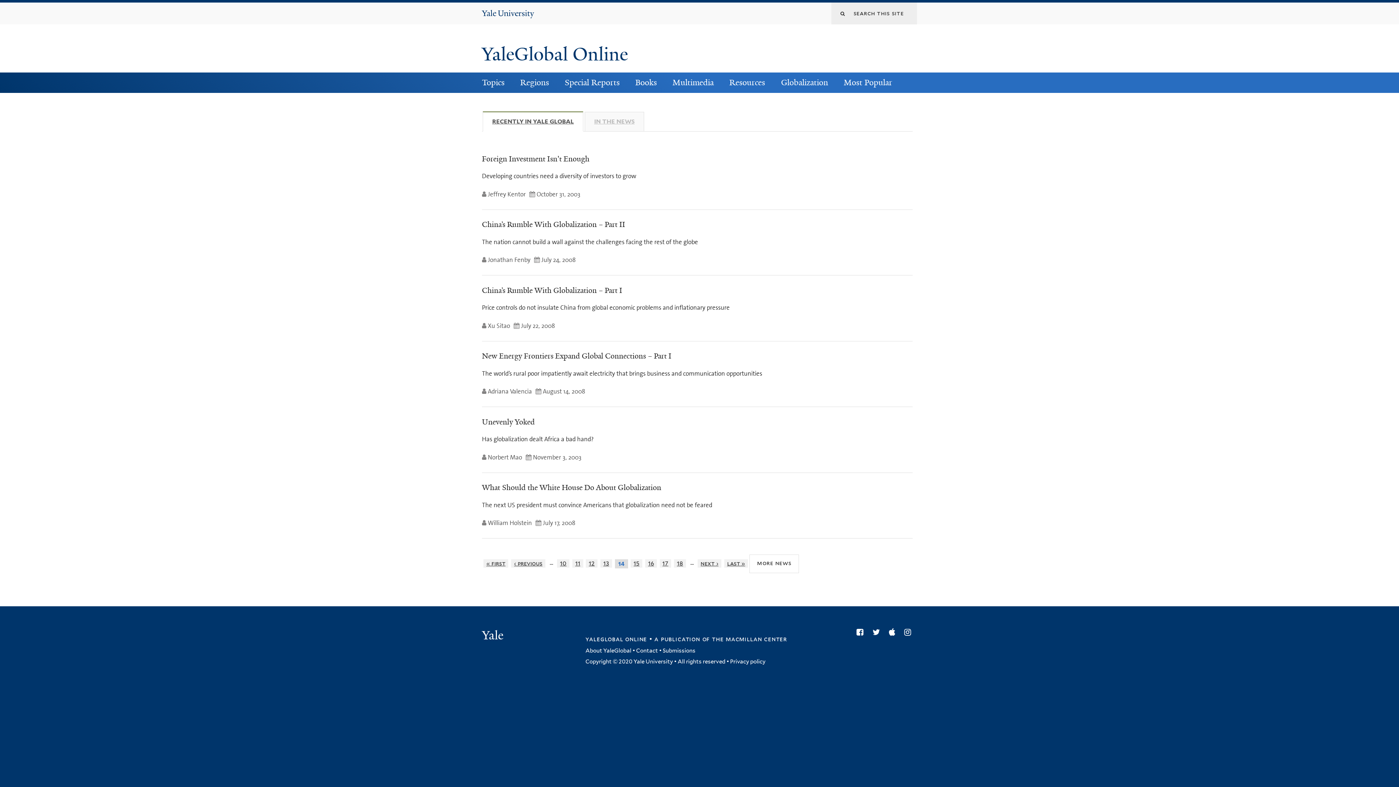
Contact (647, 650)
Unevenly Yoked (508, 422)
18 (680, 563)
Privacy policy (747, 661)
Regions (534, 82)
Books (646, 82)
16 (651, 563)
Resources (747, 82)
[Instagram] (909, 632)
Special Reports (592, 82)
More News (774, 563)
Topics (493, 82)
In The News (614, 121)
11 (577, 563)
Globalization (804, 82)
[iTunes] (894, 632)
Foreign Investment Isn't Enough (535, 159)
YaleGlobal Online (555, 54)
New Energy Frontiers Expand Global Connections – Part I (576, 356)
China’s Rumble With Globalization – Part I (552, 290)
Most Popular (868, 82)
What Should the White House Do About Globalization (571, 487)
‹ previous (528, 563)
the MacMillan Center (749, 639)
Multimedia (693, 82)
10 (563, 563)
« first (496, 563)
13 (606, 563)
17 (665, 563)
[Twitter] (878, 632)
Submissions (679, 650)
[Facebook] (862, 632)
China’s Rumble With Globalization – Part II (553, 224)
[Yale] (493, 636)
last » (736, 563)
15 (636, 563)
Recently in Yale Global (537, 121)
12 (592, 563)
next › (709, 563)
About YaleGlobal (608, 650)
